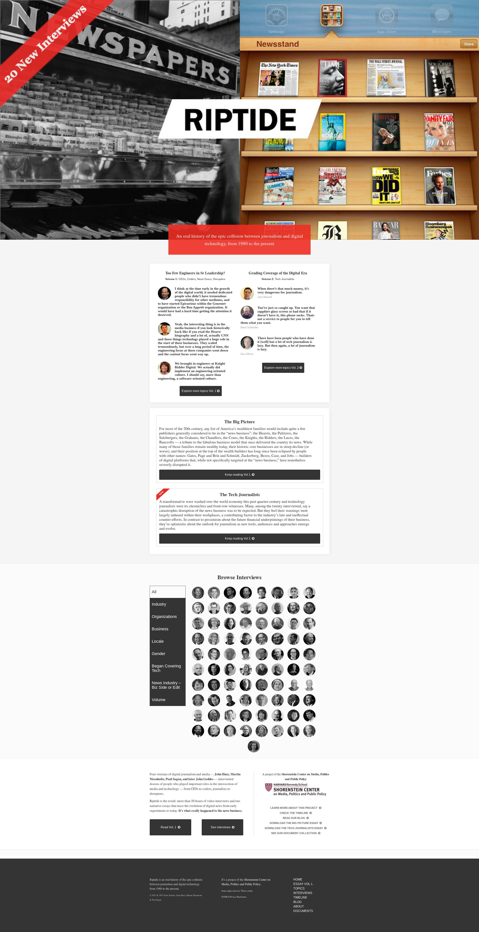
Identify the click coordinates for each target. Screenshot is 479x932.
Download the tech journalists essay (294, 828)
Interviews (302, 893)
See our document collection (294, 833)
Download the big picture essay (295, 823)
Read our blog (294, 817)
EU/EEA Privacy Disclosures (234, 896)
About (298, 906)
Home (297, 879)
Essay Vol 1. (303, 884)
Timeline (300, 897)
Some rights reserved (231, 890)
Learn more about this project (294, 807)
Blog (297, 902)
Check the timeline (294, 812)
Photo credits (247, 890)
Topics (299, 888)
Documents (303, 911)
